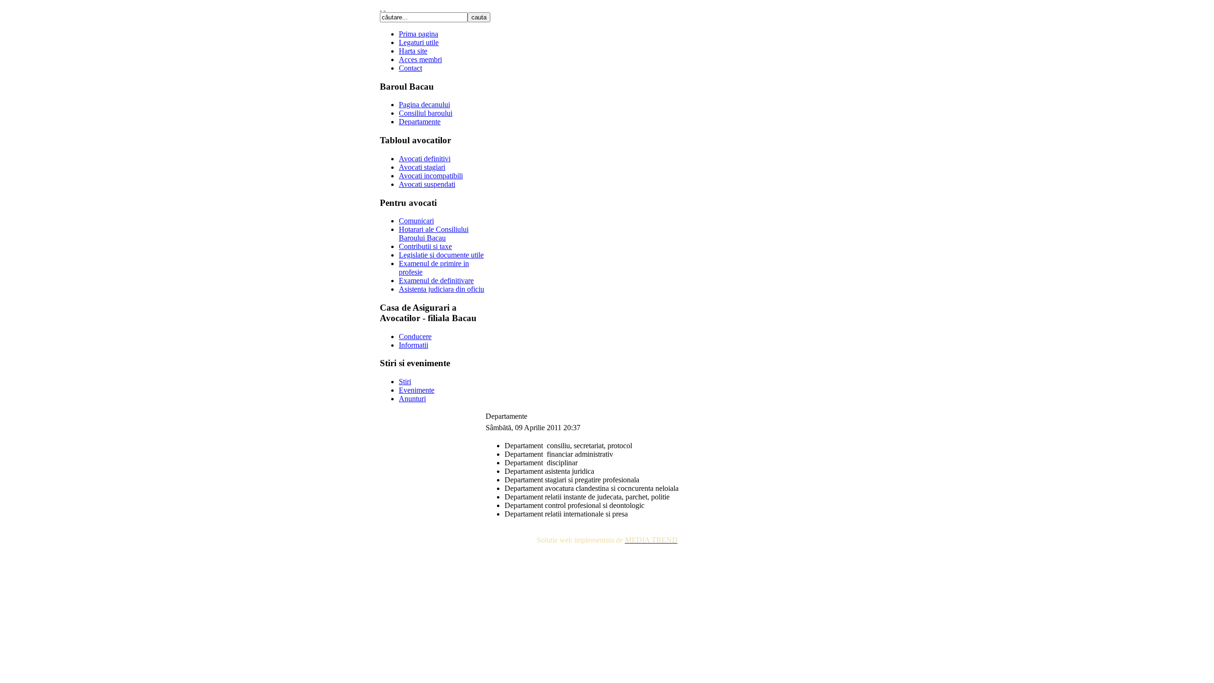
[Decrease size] (385, 8)
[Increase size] (381, 8)
